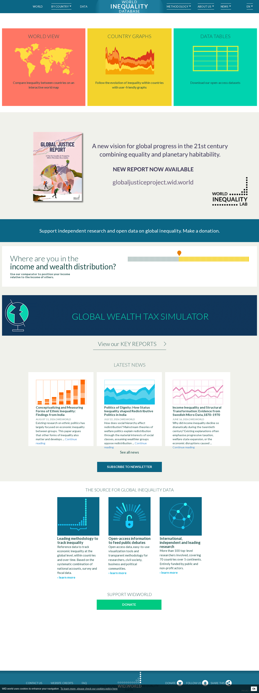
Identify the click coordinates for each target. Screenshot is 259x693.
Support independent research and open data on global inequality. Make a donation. (129, 231)
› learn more (66, 577)
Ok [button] (254, 688)
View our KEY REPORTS (127, 343)
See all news (129, 452)
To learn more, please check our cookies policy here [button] (89, 688)
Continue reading (184, 447)
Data (83, 6)
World (38, 6)
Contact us (34, 683)
